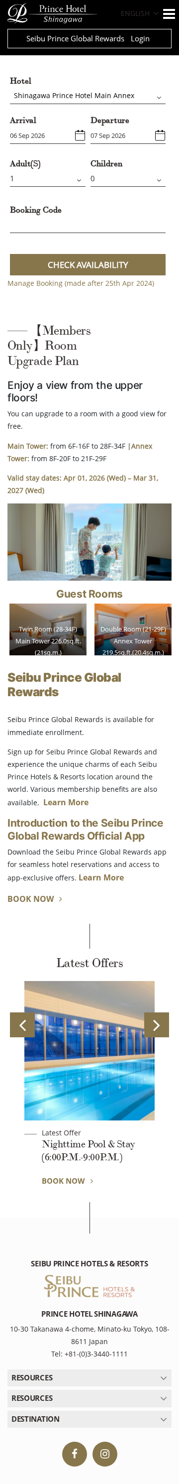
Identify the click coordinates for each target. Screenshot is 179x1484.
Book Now (31, 898)
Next (156, 1024)
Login (140, 38)
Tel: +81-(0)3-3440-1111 (89, 1354)
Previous (22, 1024)
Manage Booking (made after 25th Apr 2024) (80, 283)
